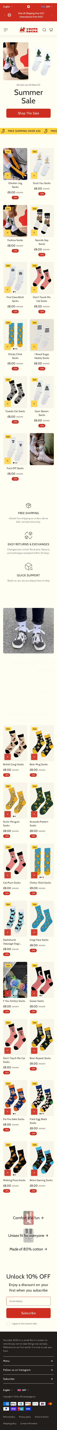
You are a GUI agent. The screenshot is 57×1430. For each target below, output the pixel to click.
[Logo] (28, 30)
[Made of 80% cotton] (28, 1249)
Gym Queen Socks (42, 413)
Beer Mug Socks (39, 764)
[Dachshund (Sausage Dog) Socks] (15, 919)
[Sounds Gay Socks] (42, 221)
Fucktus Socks (15, 240)
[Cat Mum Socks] (15, 862)
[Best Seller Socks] (42, 449)
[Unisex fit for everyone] (28, 1236)
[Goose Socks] (42, 980)
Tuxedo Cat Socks (15, 411)
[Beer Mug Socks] (42, 743)
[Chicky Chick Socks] (15, 335)
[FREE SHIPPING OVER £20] (28, 131)
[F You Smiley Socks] (15, 980)
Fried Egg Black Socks (38, 1121)
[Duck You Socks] (42, 164)
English (6, 1390)
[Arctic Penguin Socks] (15, 801)
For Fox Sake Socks (13, 1119)
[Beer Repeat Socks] (42, 1037)
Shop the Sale (28, 113)
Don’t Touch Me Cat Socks (42, 299)
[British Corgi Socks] (15, 743)
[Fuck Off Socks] (15, 449)
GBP (24, 1390)
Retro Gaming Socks (41, 1180)
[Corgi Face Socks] (42, 919)
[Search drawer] (44, 29)
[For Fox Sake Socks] (15, 1098)
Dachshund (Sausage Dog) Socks (11, 942)
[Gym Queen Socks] (42, 392)
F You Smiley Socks (14, 1000)
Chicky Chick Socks (15, 356)
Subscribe (28, 1313)
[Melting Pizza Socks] (15, 1159)
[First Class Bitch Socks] (15, 278)
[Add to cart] (7, 175)
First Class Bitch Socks (15, 299)
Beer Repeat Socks (40, 1058)
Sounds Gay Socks (42, 242)
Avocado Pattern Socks (39, 823)
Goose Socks (37, 1000)
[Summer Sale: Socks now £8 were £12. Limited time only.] (28, 15)
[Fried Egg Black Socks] (42, 1098)
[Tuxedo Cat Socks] (15, 392)
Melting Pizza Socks (14, 1180)
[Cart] (51, 29)
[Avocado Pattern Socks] (42, 801)
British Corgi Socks (13, 764)
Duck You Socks (42, 182)
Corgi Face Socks (39, 939)
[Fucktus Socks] (15, 221)
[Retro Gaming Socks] (42, 1159)
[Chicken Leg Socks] (15, 164)
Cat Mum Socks (11, 882)
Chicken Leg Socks (15, 184)
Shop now (41, 692)
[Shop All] (28, 1218)
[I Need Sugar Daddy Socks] (42, 335)
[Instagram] (28, 6)
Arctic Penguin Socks (11, 823)
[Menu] (6, 29)
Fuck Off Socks (15, 468)
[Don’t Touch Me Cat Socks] (42, 278)
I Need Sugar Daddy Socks (42, 356)
